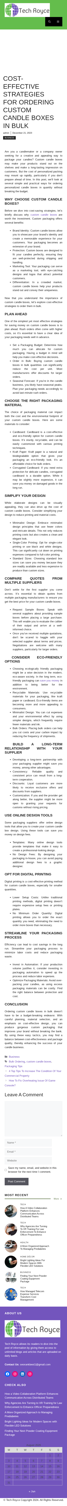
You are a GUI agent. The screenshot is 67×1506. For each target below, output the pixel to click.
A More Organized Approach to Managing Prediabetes (34, 1247)
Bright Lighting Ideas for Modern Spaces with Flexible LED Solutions (32, 1263)
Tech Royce (11, 1343)
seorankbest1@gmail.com (35, 1364)
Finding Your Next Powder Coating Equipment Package (33, 1278)
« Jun (32, 1491)
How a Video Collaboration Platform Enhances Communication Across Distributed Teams (33, 1212)
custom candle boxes (38, 1061)
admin (6, 133)
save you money (50, 680)
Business (9, 138)
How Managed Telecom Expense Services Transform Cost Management (32, 1295)
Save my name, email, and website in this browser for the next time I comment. (32, 1169)
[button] (49, 21)
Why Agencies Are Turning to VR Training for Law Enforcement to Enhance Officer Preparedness (33, 1230)
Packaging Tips (13, 1066)
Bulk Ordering (17, 1061)
